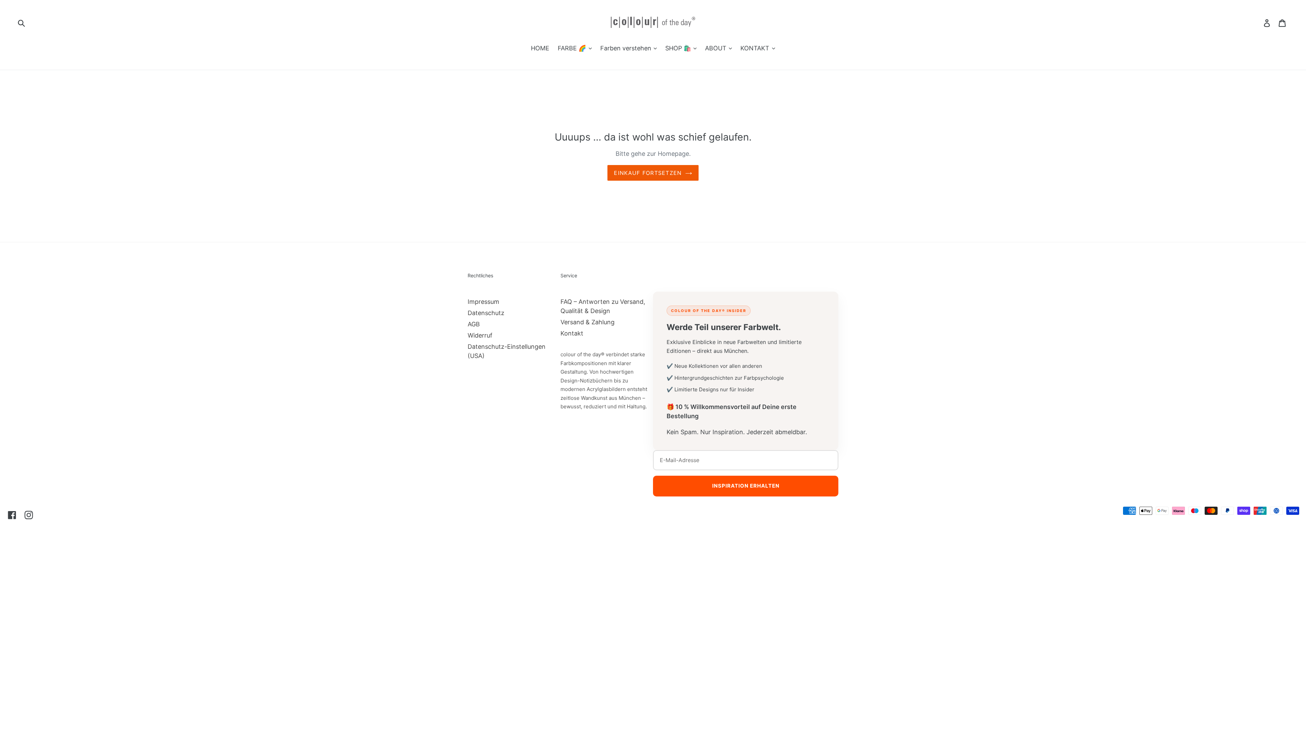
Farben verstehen (626, 48)
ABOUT (716, 48)
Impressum (483, 301)
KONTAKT (755, 48)
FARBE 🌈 (573, 48)
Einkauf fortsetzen (648, 172)
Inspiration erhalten (746, 486)
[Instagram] (28, 515)
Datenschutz (486, 312)
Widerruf (480, 335)
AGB (474, 324)
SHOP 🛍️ (679, 48)
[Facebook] (12, 515)
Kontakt (571, 333)
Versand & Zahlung (587, 322)
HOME (540, 48)
